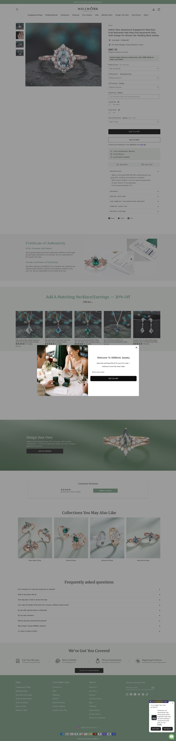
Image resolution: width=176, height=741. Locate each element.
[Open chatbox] (171, 737)
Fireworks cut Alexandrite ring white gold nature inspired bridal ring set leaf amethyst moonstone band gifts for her (164, 716)
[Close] (136, 347)
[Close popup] (172, 703)
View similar (156, 728)
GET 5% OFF (113, 378)
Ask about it (167, 728)
